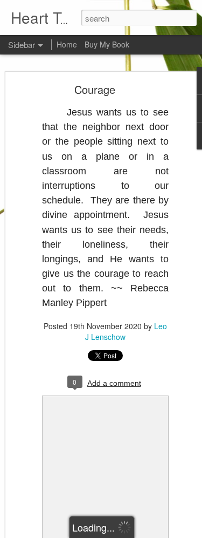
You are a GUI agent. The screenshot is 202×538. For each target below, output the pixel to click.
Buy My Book (107, 44)
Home (67, 44)
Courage (94, 89)
